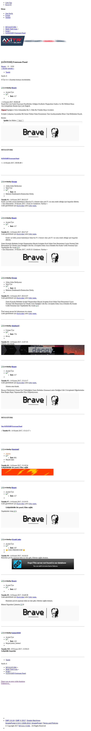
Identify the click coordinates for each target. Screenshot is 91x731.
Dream (14, 182)
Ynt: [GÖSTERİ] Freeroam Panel (11, 426)
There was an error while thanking (13, 681)
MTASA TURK (24, 726)
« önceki (4, 68)
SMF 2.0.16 (9, 720)
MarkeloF (15, 449)
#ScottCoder (16, 539)
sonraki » (11, 68)
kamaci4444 (16, 633)
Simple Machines (33, 720)
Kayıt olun (20, 206)
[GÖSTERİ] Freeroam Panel (10, 158)
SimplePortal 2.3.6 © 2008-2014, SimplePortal (23, 723)
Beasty (3, 66)
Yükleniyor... (5, 683)
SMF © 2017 (21, 720)
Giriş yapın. (32, 206)
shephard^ (16, 326)
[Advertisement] (41, 51)
